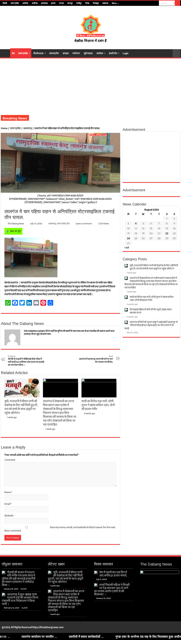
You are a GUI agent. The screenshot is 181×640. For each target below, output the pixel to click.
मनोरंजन (76, 53)
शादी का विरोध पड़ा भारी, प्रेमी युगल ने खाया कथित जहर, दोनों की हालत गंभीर (98, 405)
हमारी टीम (113, 53)
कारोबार (100, 53)
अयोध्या (25, 3)
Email (8, 504)
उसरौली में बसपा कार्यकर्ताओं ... (62, 636)
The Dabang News (16, 223)
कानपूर (70, 3)
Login (125, 53)
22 (166, 233)
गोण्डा (87, 3)
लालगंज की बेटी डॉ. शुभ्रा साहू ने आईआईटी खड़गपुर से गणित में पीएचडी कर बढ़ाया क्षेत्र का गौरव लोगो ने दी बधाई (151, 325)
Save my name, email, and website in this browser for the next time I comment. (59, 529)
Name (8, 492)
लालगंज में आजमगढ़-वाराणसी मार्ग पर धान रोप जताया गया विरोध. (96, 359)
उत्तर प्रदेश (15, 3)
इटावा (53, 3)
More (114, 3)
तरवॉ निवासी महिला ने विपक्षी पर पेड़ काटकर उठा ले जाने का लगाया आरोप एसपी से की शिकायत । (112, 589)
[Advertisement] (90, 85)
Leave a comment (84, 223)
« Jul (126, 247)
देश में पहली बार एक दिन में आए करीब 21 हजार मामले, (113, 573)
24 (128, 238)
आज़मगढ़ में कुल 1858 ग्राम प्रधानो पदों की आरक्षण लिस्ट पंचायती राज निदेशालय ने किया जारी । (20, 599)
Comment (9, 460)
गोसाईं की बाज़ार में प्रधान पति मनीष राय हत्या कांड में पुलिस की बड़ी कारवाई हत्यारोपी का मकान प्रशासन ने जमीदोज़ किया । (18, 578)
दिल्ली (5, 3)
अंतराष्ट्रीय (54, 53)
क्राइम (66, 53)
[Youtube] (153, 3)
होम (5, 53)
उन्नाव (61, 3)
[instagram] (156, 3)
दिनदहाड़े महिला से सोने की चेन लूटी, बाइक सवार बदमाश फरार (151, 311)
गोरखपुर (96, 3)
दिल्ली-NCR (38, 53)
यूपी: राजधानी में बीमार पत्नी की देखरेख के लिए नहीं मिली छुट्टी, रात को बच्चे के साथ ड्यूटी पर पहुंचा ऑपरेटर (21, 407)
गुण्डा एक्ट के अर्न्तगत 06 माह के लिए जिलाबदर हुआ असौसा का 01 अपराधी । (135, 636)
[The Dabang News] (90, 27)
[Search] (177, 3)
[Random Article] (176, 53)
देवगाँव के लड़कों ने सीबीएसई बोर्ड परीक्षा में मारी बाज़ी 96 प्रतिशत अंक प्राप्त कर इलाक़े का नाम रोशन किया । (26, 360)
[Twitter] (149, 3)
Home (4, 128)
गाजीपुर (79, 3)
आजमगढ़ (44, 3)
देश (13, 53)
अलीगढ (34, 3)
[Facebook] (146, 3)
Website (8, 515)
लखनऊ (105, 3)
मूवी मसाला (88, 53)
